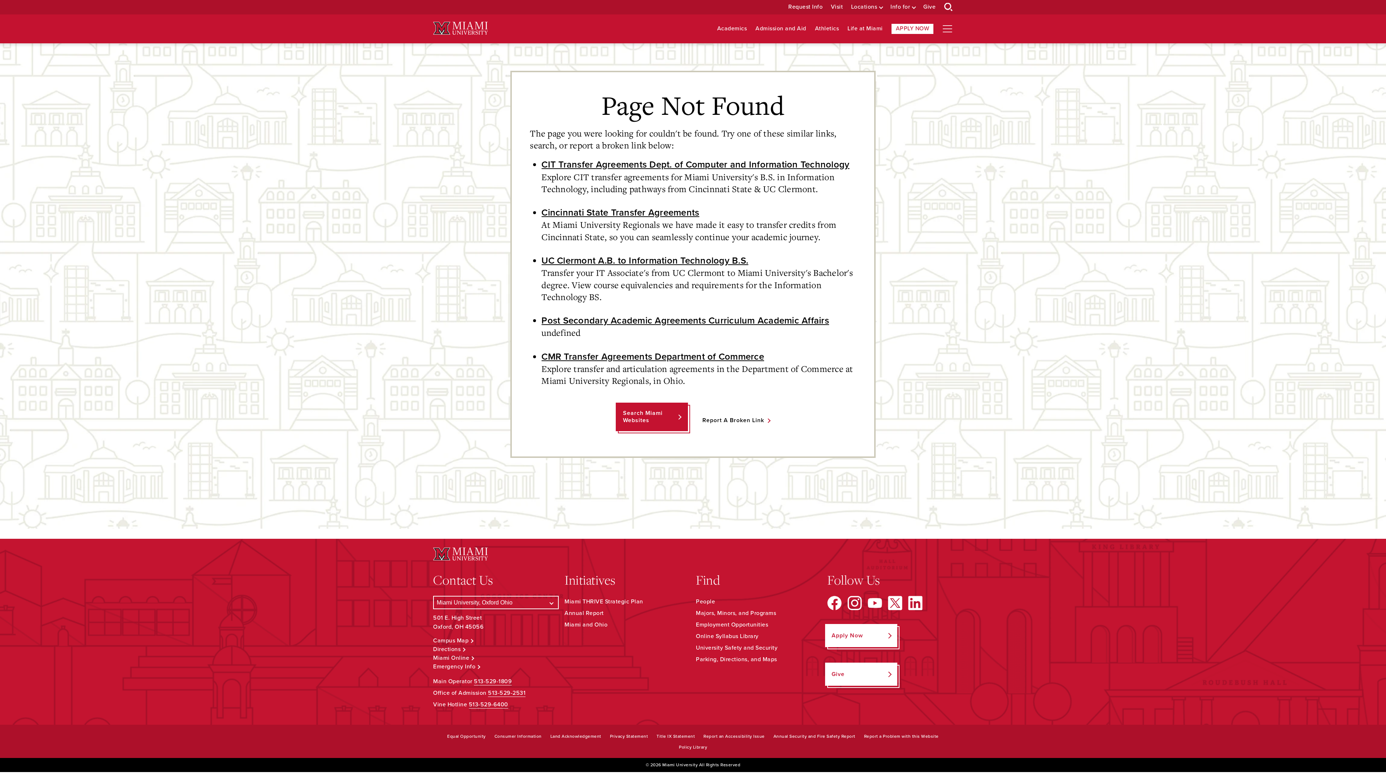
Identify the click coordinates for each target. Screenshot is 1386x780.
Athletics (827, 28)
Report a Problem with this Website (901, 736)
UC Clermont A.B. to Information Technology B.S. (644, 260)
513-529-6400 (488, 704)
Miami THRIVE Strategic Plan (604, 601)
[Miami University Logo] (460, 28)
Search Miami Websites (643, 417)
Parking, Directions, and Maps (736, 659)
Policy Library (693, 747)
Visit (837, 7)
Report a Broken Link (733, 420)
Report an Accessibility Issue (734, 736)
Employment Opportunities (732, 624)
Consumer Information (518, 736)
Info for (900, 7)
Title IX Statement (676, 736)
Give (929, 7)
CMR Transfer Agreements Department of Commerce (652, 356)
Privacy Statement (629, 736)
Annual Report (584, 613)
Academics (732, 28)
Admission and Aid (780, 28)
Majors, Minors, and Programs (736, 613)
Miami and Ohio (586, 624)
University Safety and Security (736, 647)
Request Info (805, 7)
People (705, 601)
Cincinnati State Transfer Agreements (620, 212)
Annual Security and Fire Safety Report (814, 736)
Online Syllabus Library (727, 636)
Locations (864, 7)
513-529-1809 (493, 681)
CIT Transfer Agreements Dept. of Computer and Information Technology (695, 164)
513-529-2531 (507, 693)
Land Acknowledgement (575, 736)
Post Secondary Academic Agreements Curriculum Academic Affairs (685, 320)
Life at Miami (865, 28)
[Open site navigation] (947, 28)
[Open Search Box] (948, 7)
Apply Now (912, 28)
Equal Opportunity (466, 736)
